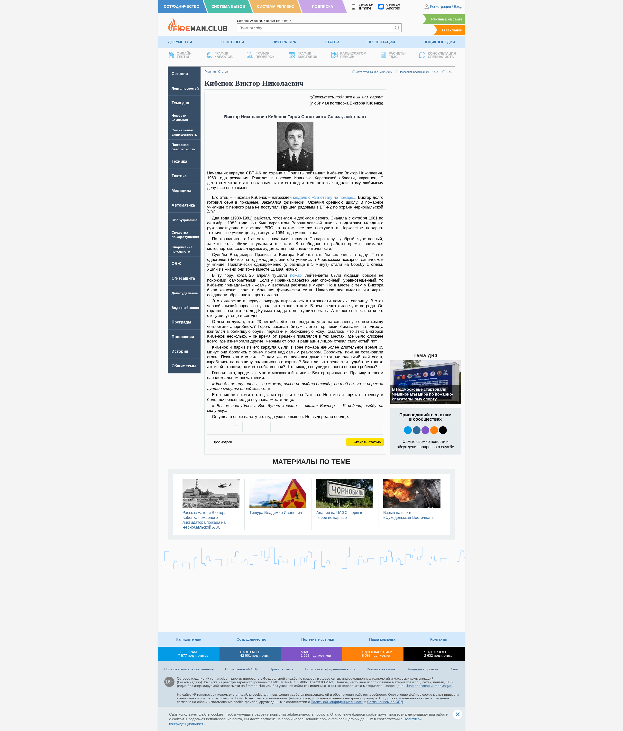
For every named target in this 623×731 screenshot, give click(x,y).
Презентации (381, 42)
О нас (454, 669)
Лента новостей (185, 88)
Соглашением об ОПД (385, 702)
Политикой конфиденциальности (337, 702)
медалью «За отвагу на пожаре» (324, 197)
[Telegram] (341, 427)
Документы (180, 42)
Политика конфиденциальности (330, 669)
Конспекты (232, 42)
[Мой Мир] (369, 427)
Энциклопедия (439, 42)
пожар (296, 275)
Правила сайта (281, 669)
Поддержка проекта (422, 669)
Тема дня (180, 103)
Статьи (332, 42)
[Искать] (397, 28)
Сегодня (180, 74)
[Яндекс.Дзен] (443, 430)
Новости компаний (180, 118)
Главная (210, 71)
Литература (284, 42)
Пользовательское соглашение (189, 669)
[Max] (425, 430)
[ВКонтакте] (257, 427)
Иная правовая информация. (429, 686)
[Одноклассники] (285, 427)
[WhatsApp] (313, 427)
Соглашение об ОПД (241, 669)
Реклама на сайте (446, 19)
